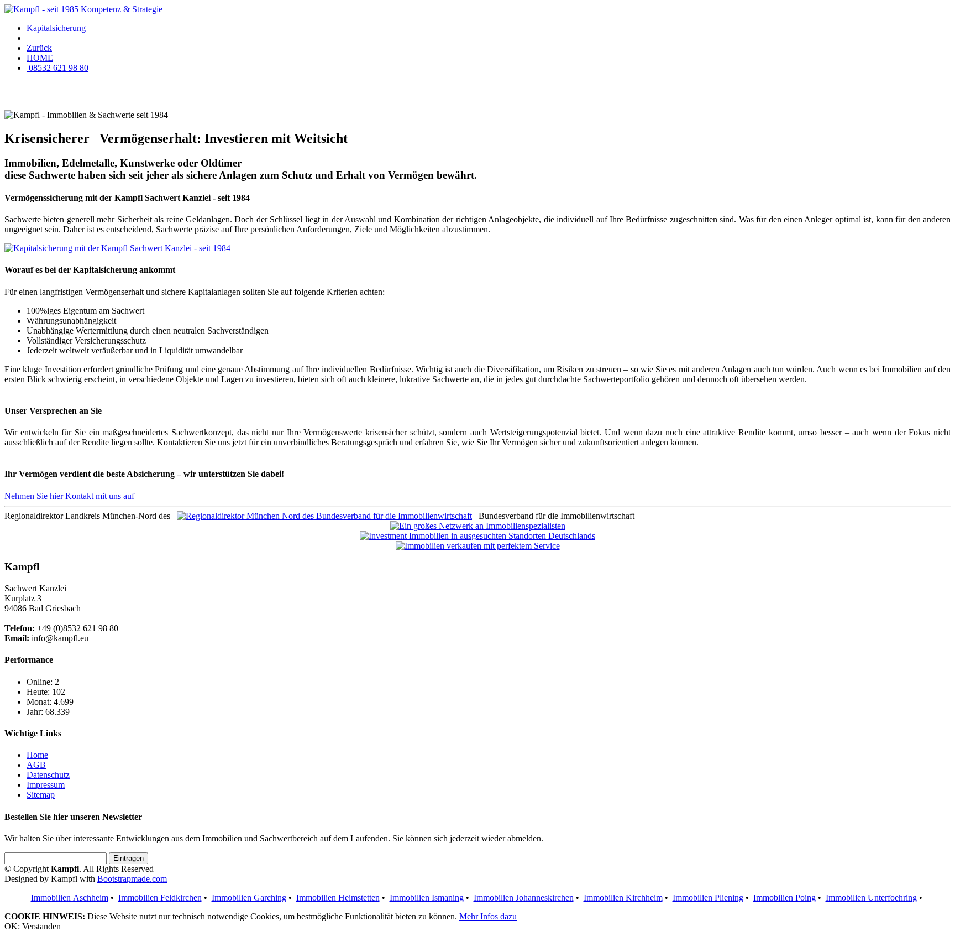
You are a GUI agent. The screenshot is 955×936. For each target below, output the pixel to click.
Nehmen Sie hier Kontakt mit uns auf (69, 496)
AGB (36, 764)
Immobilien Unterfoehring (871, 897)
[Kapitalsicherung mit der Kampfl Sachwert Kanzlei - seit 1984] (117, 248)
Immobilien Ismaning (427, 897)
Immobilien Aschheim (69, 897)
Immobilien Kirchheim (623, 897)
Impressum (46, 784)
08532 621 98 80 (57, 67)
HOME (40, 58)
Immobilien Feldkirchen (160, 897)
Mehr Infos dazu (488, 916)
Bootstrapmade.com (132, 878)
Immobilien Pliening (708, 897)
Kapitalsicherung (58, 28)
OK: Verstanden (32, 926)
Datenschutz (48, 774)
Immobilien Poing (784, 897)
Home (37, 755)
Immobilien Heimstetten (338, 897)
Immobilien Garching (249, 897)
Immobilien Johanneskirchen (524, 897)
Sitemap (41, 794)
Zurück (39, 48)
